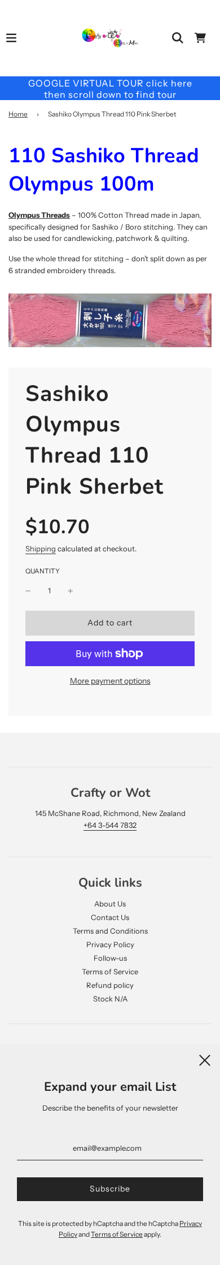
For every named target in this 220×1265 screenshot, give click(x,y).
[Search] (177, 37)
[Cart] (200, 37)
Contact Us (110, 917)
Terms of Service (110, 971)
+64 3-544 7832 (110, 825)
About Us (110, 903)
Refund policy (110, 985)
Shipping (40, 548)
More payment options (110, 681)
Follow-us (110, 957)
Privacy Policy (110, 944)
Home (18, 114)
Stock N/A (110, 998)
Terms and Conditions (110, 930)
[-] (28, 590)
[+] (70, 590)
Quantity (42, 571)
